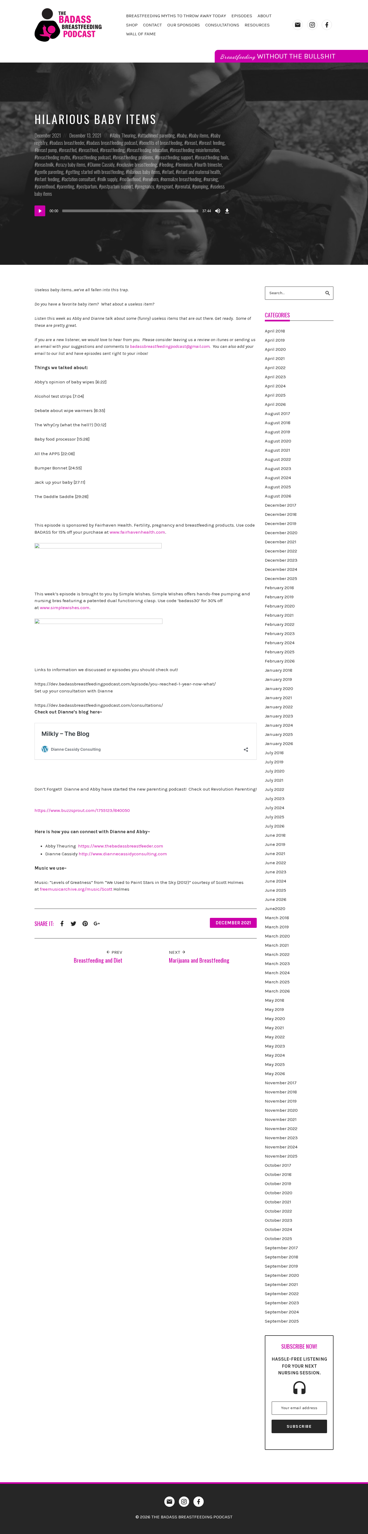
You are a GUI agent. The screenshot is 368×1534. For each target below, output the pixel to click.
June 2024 (275, 881)
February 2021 (279, 615)
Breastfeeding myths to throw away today (176, 15)
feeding (167, 164)
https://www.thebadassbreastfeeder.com (120, 846)
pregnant (165, 186)
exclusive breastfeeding (138, 164)
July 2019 (274, 761)
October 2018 (278, 1174)
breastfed (69, 149)
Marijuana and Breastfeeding (199, 960)
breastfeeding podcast (93, 157)
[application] (132, 210)
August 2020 (278, 441)
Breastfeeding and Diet (98, 960)
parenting (66, 186)
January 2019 (278, 679)
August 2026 (278, 496)
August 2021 (277, 450)
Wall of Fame (141, 33)
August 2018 (277, 422)
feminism (185, 164)
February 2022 (279, 624)
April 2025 (275, 395)
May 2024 (275, 1055)
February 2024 (279, 642)
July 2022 (274, 789)
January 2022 (279, 706)
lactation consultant (79, 179)
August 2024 (278, 477)
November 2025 (281, 1156)
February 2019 (279, 596)
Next (175, 952)
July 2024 (274, 807)
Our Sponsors (183, 25)
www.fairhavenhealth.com (137, 532)
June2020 (275, 908)
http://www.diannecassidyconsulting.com (123, 853)
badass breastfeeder (68, 142)
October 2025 (278, 1238)
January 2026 (279, 743)
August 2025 (278, 486)
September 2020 (282, 1275)
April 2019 (275, 340)
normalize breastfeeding (182, 179)
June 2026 (275, 899)
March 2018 (277, 917)
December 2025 (281, 578)
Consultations (222, 25)
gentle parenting (50, 171)
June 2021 (275, 853)
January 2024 (279, 725)
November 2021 (281, 1119)
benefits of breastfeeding (161, 142)
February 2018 (279, 587)
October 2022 (278, 1211)
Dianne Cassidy (102, 164)
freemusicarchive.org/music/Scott (76, 889)
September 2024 (282, 1312)
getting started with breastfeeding (96, 171)
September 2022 (282, 1293)
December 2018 (281, 514)
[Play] (39, 210)
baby (183, 135)
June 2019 (275, 844)
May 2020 (275, 1018)
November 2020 (281, 1110)
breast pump (47, 149)
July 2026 (274, 826)
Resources (257, 25)
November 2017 (281, 1082)
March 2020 (277, 936)
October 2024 (278, 1229)
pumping (201, 186)
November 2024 (281, 1146)
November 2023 (281, 1137)
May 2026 (275, 1073)
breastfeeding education (148, 149)
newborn (151, 179)
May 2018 (274, 1000)
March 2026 (277, 991)
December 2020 (281, 532)
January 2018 (278, 670)
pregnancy (145, 186)
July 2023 (274, 798)
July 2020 (274, 771)
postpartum (88, 186)
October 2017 (278, 1165)
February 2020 (280, 606)
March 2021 (277, 945)
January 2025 (279, 734)
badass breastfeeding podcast (113, 142)
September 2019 (281, 1266)
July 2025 (274, 816)
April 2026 (275, 404)
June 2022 (275, 862)
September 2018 (281, 1257)
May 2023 (275, 1046)
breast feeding (213, 142)
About (265, 15)
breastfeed (89, 149)
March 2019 (277, 926)
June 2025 (275, 890)
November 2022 (281, 1128)
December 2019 (280, 523)
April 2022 (275, 367)
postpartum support (117, 186)
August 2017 (277, 413)
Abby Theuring (124, 135)
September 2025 (282, 1321)
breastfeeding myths (53, 157)
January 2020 (279, 688)
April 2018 (275, 331)
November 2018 (281, 1091)
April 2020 (275, 349)
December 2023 (281, 560)
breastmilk (45, 164)
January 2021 (278, 697)
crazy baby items (71, 164)
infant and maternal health (199, 171)
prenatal (183, 186)
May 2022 (275, 1036)
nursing (212, 179)
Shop (132, 25)
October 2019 (278, 1183)
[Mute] (218, 210)
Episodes (241, 15)
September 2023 (282, 1302)
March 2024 (277, 972)
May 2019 (274, 1009)
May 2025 (275, 1064)
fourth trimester (209, 164)
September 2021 (281, 1284)
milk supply (108, 179)
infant (169, 171)
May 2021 (274, 1027)
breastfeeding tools (212, 157)
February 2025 (279, 651)
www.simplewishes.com (64, 607)
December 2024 (281, 569)
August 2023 (278, 468)
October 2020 (278, 1192)
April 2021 (275, 358)
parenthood (46, 186)
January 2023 (279, 716)
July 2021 (274, 780)
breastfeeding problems (134, 157)
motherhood (131, 179)
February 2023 (280, 633)
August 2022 (278, 459)
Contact (152, 25)
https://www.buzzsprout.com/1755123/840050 (82, 810)
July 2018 (274, 752)
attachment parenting (157, 135)
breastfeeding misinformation (195, 149)
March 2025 (277, 981)
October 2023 (278, 1220)
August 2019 (277, 431)
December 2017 (280, 505)
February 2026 (280, 661)
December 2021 (47, 135)
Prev (116, 952)
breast (192, 142)
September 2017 (281, 1247)
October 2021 (278, 1201)
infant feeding (48, 179)
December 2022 (281, 551)
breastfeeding (113, 149)
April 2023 (275, 376)
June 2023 (275, 871)
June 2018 (275, 835)
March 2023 (277, 963)
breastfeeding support (175, 157)
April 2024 (275, 386)
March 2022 (277, 954)
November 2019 (281, 1101)
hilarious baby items (144, 171)
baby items (200, 135)
